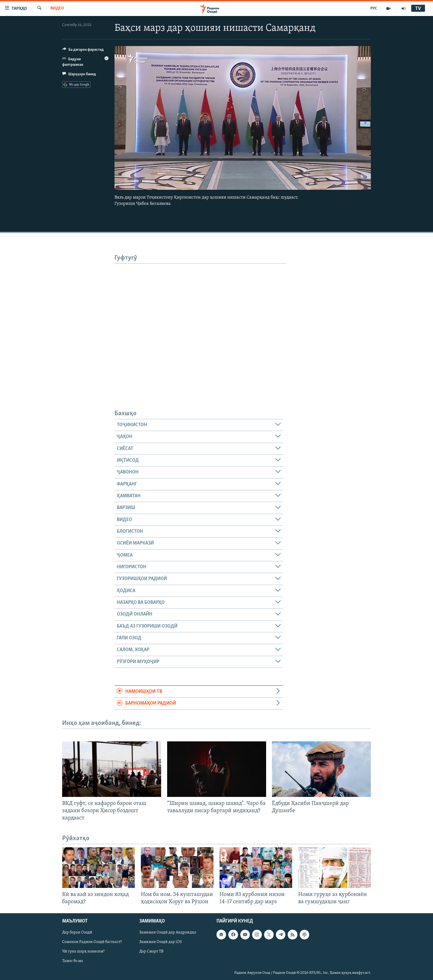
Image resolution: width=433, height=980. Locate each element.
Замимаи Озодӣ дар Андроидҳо (167, 933)
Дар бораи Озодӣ (77, 933)
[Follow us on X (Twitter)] (269, 934)
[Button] (83, 51)
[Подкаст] (304, 934)
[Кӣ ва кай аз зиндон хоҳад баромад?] (98, 867)
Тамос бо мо (72, 961)
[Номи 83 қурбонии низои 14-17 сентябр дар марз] (256, 867)
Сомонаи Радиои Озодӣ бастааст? (92, 942)
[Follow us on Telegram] (280, 934)
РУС (373, 9)
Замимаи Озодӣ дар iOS (160, 942)
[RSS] (292, 934)
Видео (57, 8)
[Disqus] (200, 326)
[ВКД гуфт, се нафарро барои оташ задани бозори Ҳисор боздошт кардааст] (111, 769)
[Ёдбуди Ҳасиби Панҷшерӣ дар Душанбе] (321, 769)
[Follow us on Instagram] (257, 934)
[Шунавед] (403, 8)
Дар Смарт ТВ (151, 952)
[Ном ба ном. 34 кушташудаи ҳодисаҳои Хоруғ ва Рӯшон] (177, 867)
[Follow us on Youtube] (245, 934)
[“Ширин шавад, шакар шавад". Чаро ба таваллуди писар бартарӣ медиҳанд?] (216, 769)
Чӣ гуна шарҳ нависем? (83, 952)
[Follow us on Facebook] (233, 934)
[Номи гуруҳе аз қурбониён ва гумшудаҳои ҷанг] (334, 867)
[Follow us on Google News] (221, 934)
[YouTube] (388, 8)
